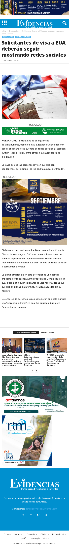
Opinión (23, 538)
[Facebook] (5, 68)
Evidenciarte (32, 534)
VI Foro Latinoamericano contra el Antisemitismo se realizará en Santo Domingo (32, 360)
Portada (7, 534)
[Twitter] (12, 68)
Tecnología (35, 538)
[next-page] (36, 370)
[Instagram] (31, 515)
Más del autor (47, 332)
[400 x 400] (34, 212)
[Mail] (39, 515)
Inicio (4, 31)
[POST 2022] (34, 131)
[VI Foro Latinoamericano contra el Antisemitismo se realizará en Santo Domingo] (34, 345)
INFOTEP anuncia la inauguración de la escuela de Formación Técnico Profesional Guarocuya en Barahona (56, 360)
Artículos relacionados (25, 332)
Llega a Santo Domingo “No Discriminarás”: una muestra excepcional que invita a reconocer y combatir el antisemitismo (12, 360)
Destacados (14, 31)
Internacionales (23, 37)
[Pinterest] (20, 68)
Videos (46, 538)
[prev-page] (32, 370)
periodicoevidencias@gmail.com (41, 509)
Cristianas (45, 534)
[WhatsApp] (28, 68)
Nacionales (18, 534)
